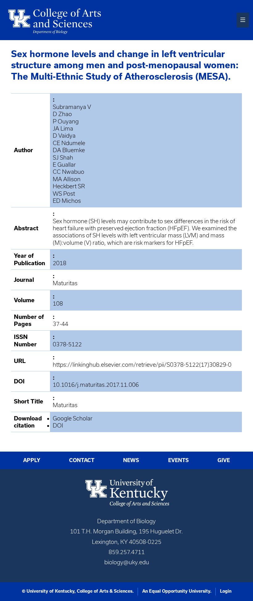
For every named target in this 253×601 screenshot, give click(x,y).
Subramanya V (72, 107)
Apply (31, 460)
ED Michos (67, 201)
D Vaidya (64, 135)
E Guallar (64, 164)
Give (224, 460)
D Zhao (62, 114)
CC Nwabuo (68, 172)
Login (225, 591)
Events (178, 460)
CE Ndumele (69, 143)
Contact (81, 460)
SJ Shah (63, 157)
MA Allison (67, 179)
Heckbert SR (69, 186)
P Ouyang (66, 121)
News (131, 460)
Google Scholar (73, 418)
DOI (58, 425)
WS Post (64, 193)
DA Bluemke (69, 150)
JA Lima (63, 128)
